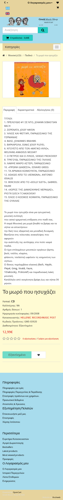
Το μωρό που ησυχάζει (47, 55)
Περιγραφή (9, 110)
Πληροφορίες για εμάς (13, 388)
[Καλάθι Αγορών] (58, 7)
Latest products (10, 451)
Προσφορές (8, 459)
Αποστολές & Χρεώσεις (14, 404)
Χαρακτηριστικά (26, 110)
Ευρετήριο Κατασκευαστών (16, 439)
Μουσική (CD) (14, 55)
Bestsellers (8, 447)
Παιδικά (28, 55)
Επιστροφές (8, 418)
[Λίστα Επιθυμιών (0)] (57, 2)
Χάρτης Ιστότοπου (11, 422)
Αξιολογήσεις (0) (45, 110)
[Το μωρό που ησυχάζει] (31, 79)
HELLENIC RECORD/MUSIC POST (38, 317)
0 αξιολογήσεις (29, 339)
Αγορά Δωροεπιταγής (13, 443)
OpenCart (17, 492)
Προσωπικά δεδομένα (13, 400)
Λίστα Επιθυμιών (11, 477)
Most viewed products (13, 455)
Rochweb (56, 497)
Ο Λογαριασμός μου (39, 2)
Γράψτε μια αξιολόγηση (48, 339)
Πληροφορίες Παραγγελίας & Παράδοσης (22, 392)
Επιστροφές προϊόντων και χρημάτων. (21, 396)
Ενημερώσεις (9, 481)
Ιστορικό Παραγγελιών (13, 473)
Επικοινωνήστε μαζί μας (14, 414)
